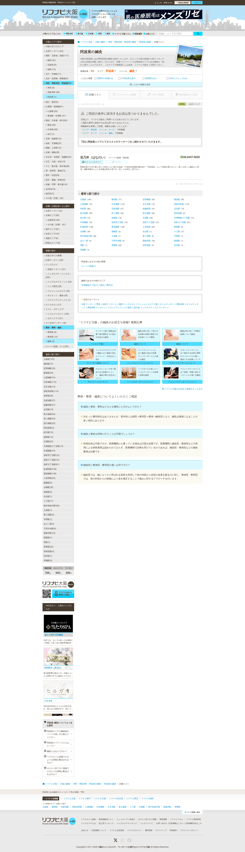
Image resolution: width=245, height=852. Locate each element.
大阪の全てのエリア (55, 46)
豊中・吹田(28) (52, 175)
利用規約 (173, 830)
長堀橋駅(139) (50, 473)
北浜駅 (177, 208)
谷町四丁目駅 (118, 222)
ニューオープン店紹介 (126, 819)
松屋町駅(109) (50, 468)
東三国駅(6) (49, 514)
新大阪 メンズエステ (143, 307)
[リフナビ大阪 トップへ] (65, 14)
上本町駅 (147, 226)
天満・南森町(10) (53, 138)
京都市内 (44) (54, 219)
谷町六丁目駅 (149, 222)
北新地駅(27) (49, 400)
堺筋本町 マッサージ (96, 307)
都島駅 (115, 231)
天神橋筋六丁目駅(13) (53, 446)
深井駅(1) (48, 555)
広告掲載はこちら (176, 823)
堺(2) (102, 284)
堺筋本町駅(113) (51, 391)
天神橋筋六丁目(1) (89, 284)
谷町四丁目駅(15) (51, 455)
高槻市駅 (147, 240)
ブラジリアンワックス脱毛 (120, 307)
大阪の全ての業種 (54, 255)
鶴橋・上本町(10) (53, 147)
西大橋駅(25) (49, 423)
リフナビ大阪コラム (122, 33)
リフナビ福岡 (147, 798)
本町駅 (83, 208)
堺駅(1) (47, 542)
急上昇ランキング (106, 823)
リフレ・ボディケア (55, 309)
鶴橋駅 (177, 226)
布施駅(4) (48, 560)
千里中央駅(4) (50, 528)
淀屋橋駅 (147, 199)
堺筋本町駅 (179, 203)
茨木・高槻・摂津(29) (55, 179)
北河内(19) (50, 188)
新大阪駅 (84, 212)
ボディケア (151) (55, 318)
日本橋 (90, 33)
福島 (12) (52, 69)
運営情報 (148, 830)
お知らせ (84, 830)
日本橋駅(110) (50, 381)
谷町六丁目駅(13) (51, 459)
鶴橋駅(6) (48, 482)
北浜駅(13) (48, 409)
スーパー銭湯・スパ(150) (57, 346)
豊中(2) (109, 284)
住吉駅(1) (48, 496)
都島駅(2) (48, 491)
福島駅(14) (48, 436)
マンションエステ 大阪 (147, 304)
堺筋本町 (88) (54, 92)
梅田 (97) (52, 60)
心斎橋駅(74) (49, 377)
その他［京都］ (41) (57, 224)
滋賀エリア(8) (52, 238)
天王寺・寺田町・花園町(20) (58, 156)
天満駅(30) (48, 441)
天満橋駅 (84, 222)
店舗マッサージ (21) (57, 269)
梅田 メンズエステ (127, 304)
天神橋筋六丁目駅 (182, 217)
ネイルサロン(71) (53, 304)
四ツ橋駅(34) (49, 418)
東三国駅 (147, 235)
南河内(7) (50, 193)
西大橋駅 (147, 212)
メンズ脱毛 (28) (55, 286)
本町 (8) (51, 87)
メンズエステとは (88, 823)
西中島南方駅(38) (51, 505)
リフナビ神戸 (85, 798)
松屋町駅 (84, 226)
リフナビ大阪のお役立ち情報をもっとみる (183, 388)
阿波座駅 (178, 212)
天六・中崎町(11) (53, 73)
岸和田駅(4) (49, 551)
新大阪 (80, 33)
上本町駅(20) (49, 477)
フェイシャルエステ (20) (59, 290)
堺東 (100, 33)
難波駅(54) (48, 372)
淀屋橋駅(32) (49, 368)
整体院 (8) (52, 331)
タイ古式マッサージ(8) (56, 322)
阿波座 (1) (52, 96)
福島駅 (115, 217)
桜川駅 (83, 217)
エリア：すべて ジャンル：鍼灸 (98, 132)
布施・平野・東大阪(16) (56, 184)
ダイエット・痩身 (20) (58, 295)
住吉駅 (146, 231)
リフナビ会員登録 (116, 830)
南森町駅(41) (49, 404)
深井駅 (177, 245)
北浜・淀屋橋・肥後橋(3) (57, 78)
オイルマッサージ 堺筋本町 (172, 304)
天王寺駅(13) (49, 386)
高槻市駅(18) (49, 532)
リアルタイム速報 (88, 819)
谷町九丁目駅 (180, 222)
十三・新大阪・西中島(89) (57, 166)
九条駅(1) (48, 510)
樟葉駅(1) (48, 537)
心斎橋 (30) (53, 111)
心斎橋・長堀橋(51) (54, 106)
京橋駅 (83, 231)
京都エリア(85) (52, 215)
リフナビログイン (134, 830)
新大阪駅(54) (49, 413)
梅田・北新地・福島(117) (57, 55)
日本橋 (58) (53, 129)
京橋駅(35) (48, 487)
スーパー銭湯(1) (88, 265)
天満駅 (146, 217)
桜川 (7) (51, 133)
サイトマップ (161, 830)
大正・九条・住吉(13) (55, 161)
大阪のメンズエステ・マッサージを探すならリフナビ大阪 (124, 846)
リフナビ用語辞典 (193, 819)
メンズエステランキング (127, 823)
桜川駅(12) (48, 432)
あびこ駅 (84, 240)
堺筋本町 (69, 33)
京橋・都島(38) (52, 152)
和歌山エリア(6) (53, 242)
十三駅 (177, 231)
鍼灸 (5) (51, 341)
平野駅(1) (48, 519)
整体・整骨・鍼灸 (54, 327)
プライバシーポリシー (189, 830)
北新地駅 (116, 208)
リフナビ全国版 (51, 798)
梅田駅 (115, 199)
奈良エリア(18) (52, 233)
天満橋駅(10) (49, 450)
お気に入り (150, 33)
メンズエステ (52, 264)
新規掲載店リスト (106, 819)
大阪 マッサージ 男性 (90, 304)
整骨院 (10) (53, 336)
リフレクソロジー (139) (58, 313)
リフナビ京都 (100, 798)
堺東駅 (115, 245)
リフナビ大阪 (70, 798)
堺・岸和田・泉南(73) (55, 170)
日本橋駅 (116, 203)
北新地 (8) (52, 64)
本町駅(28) (48, 395)
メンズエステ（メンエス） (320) (59, 275)
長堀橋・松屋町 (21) (57, 115)
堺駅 (82, 245)
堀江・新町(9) (52, 101)
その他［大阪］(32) (54, 197)
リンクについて (146, 823)
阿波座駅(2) (49, 427)
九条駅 (115, 235)
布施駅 (83, 249)
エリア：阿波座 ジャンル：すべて (99, 129)
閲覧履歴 (138, 33)
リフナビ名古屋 (116, 798)
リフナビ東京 (132, 798)
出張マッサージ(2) (54, 210)
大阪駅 (83, 199)
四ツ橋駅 (116, 212)
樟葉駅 (177, 240)
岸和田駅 (147, 245)
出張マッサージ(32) (54, 50)
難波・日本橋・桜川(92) (56, 120)
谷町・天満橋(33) (53, 143)
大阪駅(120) (49, 359)
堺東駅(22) (48, 546)
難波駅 (177, 199)
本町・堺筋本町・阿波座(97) (58, 83)
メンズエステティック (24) (60, 281)
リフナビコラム (176, 819)
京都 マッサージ (109, 304)
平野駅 (177, 235)
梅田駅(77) (48, 363)
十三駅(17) (48, 500)
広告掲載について (99, 830)
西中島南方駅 (86, 235)
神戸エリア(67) (52, 229)
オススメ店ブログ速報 (147, 819)
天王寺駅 (147, 203)
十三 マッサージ (161, 307)
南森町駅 (147, 208)
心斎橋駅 (84, 203)
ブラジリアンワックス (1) (59, 299)
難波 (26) (52, 124)
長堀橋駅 (116, 226)
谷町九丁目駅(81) (51, 464)
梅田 (108, 33)
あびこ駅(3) (49, 523)
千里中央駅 (117, 240)
